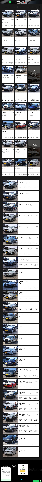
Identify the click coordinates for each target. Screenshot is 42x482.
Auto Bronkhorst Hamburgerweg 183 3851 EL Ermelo (14, 466)
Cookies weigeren (8, 478)
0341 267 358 (5, 465)
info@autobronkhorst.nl (6, 466)
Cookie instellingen (4, 478)
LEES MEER (33, 152)
